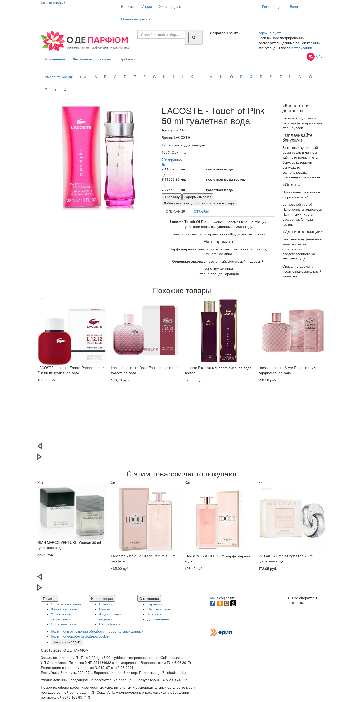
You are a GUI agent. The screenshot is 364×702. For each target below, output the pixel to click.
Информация (102, 598)
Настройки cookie (67, 641)
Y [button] (55, 89)
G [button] (154, 76)
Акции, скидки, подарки (110, 616)
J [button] (182, 76)
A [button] (96, 76)
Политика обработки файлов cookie (80, 636)
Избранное (174, 159)
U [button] (290, 76)
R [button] (261, 76)
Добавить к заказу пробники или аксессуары (199, 203)
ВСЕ (83, 76)
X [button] (46, 89)
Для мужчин (82, 58)
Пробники (127, 58)
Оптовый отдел (159, 608)
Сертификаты (110, 623)
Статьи (104, 608)
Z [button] (65, 89)
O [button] (231, 76)
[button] (182, 448)
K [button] (192, 76)
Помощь (49, 598)
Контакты (154, 613)
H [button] (164, 76)
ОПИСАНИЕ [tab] (175, 211)
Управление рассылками (61, 616)
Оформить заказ (197, 196)
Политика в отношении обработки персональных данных (97, 631)
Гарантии (154, 604)
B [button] (105, 76)
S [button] (271, 76)
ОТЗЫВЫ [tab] (201, 211)
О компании (149, 598)
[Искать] (193, 37)
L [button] (201, 76)
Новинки (128, 6)
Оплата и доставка (66, 604)
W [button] (310, 76)
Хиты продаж (170, 6)
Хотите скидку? (53, 2)
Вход (294, 6)
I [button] (173, 76)
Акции (147, 6)
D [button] (125, 76)
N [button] (221, 76)
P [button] (241, 76)
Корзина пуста (270, 32)
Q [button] (251, 76)
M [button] (211, 76)
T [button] (281, 76)
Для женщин (55, 58)
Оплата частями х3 (136, 18)
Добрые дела (158, 618)
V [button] (300, 76)
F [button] (144, 76)
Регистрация (272, 6)
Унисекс (105, 58)
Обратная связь (64, 623)
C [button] (115, 76)
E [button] (135, 76)
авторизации (301, 47)
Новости (105, 604)
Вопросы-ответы (64, 608)
